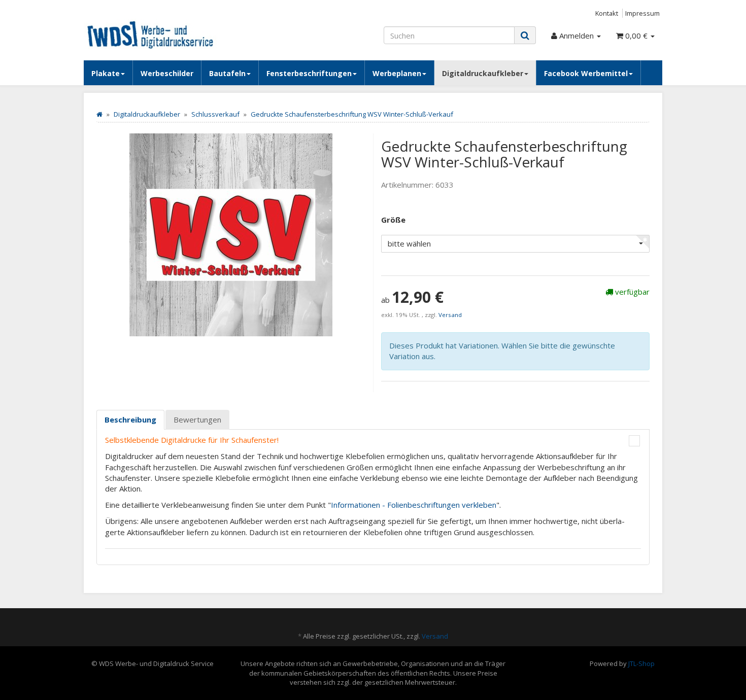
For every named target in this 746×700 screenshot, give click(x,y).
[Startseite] (99, 114)
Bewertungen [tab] (197, 419)
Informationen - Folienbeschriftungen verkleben (413, 505)
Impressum (642, 13)
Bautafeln (227, 73)
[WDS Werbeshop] (175, 34)
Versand (450, 315)
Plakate (105, 73)
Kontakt (606, 13)
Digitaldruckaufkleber (482, 73)
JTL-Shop (641, 663)
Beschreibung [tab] (130, 419)
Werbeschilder (167, 73)
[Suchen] (525, 35)
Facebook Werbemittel (586, 73)
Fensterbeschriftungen (309, 73)
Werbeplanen (396, 73)
